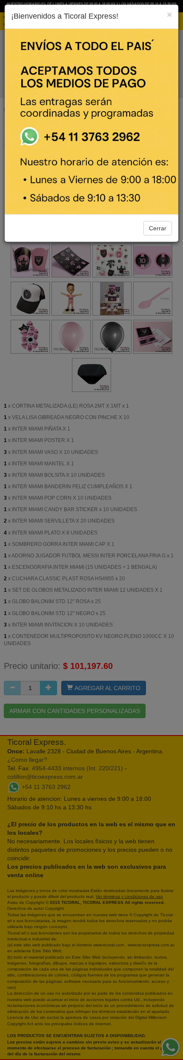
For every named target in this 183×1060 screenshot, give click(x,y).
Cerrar (157, 228)
